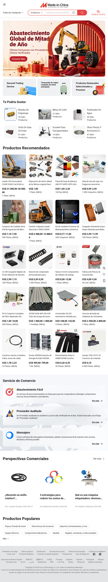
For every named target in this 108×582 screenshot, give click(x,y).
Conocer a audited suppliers (47, 554)
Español (69, 559)
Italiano (101, 559)
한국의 (22, 562)
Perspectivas (67, 554)
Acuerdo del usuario (57, 551)
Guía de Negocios (82, 554)
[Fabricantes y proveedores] (54, 5)
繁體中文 (39, 559)
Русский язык (11, 562)
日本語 (49, 559)
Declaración (41, 551)
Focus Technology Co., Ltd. (49, 567)
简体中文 (29, 559)
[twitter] (100, 554)
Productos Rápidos (26, 554)
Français (59, 559)
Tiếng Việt (81, 562)
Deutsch (79, 559)
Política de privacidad (76, 551)
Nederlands (42, 562)
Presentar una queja (10, 551)
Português (90, 559)
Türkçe (70, 562)
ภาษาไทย (60, 562)
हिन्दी (51, 562)
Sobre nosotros (27, 551)
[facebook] (94, 554)
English (19, 559)
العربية (31, 562)
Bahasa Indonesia (95, 562)
